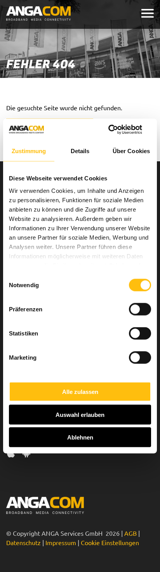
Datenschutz (23, 542)
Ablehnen (80, 437)
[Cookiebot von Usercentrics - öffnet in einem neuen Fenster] (117, 130)
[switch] (140, 309)
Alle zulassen (80, 391)
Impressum (60, 542)
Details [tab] (80, 150)
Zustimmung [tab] (29, 150)
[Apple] (11, 453)
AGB (130, 533)
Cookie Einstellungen (110, 542)
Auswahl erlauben (80, 414)
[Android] (26, 453)
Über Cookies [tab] (131, 150)
